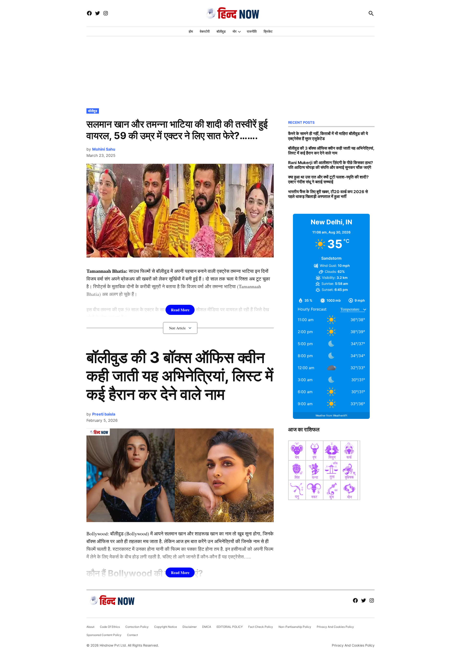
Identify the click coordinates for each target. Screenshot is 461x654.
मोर (235, 31)
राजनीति (252, 31)
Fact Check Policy (260, 627)
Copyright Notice (165, 627)
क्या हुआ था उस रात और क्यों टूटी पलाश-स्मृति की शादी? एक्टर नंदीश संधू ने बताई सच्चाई (328, 179)
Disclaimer (189, 627)
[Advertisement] (230, 71)
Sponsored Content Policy (103, 635)
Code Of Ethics (110, 627)
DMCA (206, 627)
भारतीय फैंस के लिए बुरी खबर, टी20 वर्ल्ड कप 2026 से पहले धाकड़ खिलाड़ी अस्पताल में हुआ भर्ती (328, 194)
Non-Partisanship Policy (295, 627)
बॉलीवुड (221, 31)
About (90, 627)
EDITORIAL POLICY (230, 627)
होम (191, 31)
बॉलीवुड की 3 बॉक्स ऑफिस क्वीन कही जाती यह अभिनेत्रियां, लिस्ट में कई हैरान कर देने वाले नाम (179, 375)
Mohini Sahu (103, 149)
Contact (132, 635)
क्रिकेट (268, 31)
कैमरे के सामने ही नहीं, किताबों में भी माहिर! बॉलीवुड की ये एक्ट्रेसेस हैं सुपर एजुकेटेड (328, 136)
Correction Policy (137, 627)
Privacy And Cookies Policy (335, 627)
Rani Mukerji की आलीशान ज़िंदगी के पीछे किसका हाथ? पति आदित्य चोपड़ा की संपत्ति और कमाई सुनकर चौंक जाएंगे (330, 165)
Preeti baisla (103, 414)
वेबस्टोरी (205, 31)
